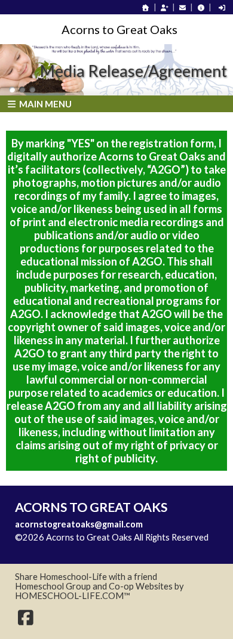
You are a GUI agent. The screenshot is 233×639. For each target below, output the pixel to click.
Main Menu (44, 103)
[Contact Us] (183, 7)
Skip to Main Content (65, 547)
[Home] (146, 7)
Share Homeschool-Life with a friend (86, 577)
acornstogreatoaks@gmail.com (79, 524)
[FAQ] (201, 7)
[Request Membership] (164, 7)
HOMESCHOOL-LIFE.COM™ (72, 596)
